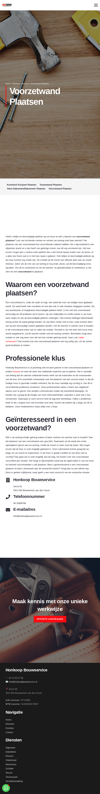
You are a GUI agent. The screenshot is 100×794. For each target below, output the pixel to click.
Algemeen (10, 747)
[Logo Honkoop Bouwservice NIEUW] (7, 5)
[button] (6, 788)
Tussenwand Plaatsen (51, 185)
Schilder (10, 768)
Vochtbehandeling (14, 781)
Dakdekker (11, 752)
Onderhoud (11, 760)
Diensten (16, 84)
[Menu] (95, 5)
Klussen (25, 84)
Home (8, 84)
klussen (16, 371)
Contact (9, 732)
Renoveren (11, 764)
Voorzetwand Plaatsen (60, 188)
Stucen (9, 773)
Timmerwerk (12, 777)
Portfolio (10, 728)
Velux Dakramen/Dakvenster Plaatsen (26, 188)
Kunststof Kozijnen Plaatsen (21, 185)
